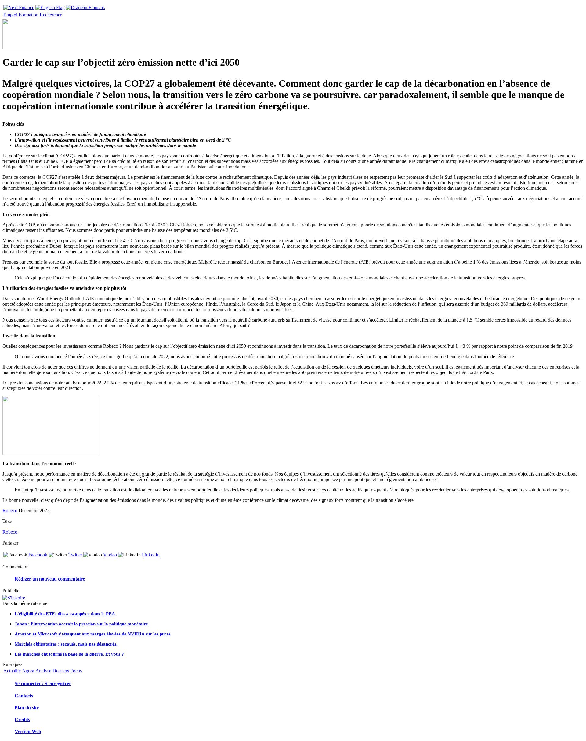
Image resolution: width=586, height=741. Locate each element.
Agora (28, 670)
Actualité (12, 670)
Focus (76, 670)
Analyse (43, 670)
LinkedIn (151, 554)
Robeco (9, 510)
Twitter (75, 554)
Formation (28, 14)
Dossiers (60, 670)
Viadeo (110, 554)
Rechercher (51, 14)
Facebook (37, 554)
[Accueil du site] (18, 6)
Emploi (10, 14)
